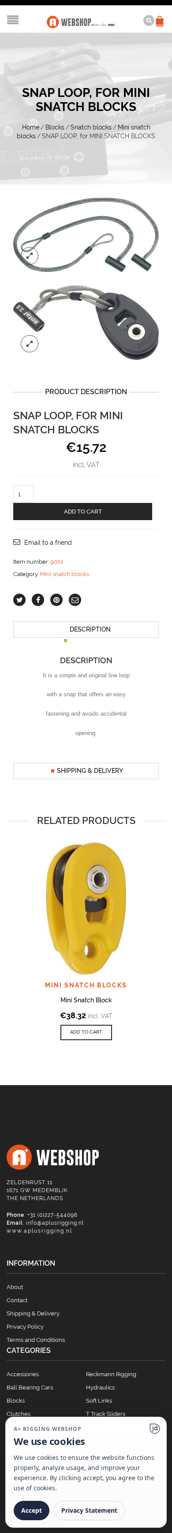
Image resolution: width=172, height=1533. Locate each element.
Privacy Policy (25, 1326)
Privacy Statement (89, 1510)
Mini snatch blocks (64, 574)
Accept (31, 1510)
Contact (17, 1300)
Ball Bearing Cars (30, 1387)
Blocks (54, 127)
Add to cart (83, 511)
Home (30, 127)
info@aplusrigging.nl (55, 1223)
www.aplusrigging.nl (39, 1231)
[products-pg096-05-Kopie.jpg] (86, 321)
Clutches (18, 1414)
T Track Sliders (105, 1414)
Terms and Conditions (36, 1340)
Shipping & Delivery (90, 770)
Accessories (23, 1374)
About (15, 1287)
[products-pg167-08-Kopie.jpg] (86, 234)
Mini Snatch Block (86, 1000)
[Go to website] (155, 1428)
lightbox (29, 256)
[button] (86, 1032)
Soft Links (99, 1400)
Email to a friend (48, 542)
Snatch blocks (91, 127)
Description (90, 629)
